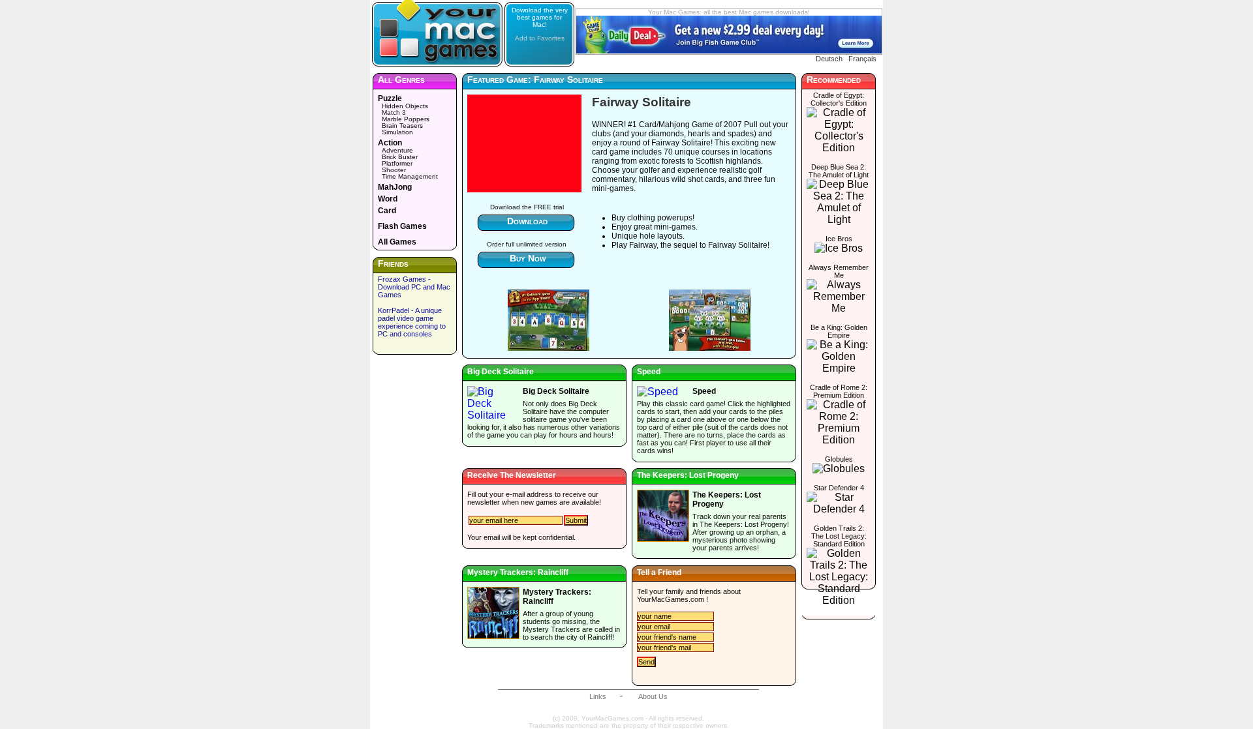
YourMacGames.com (670, 599)
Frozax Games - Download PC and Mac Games (414, 287)
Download (527, 221)
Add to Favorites (540, 38)
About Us (653, 696)
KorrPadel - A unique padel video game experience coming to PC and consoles (412, 322)
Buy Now (528, 258)
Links (597, 696)
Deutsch (829, 59)
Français (862, 59)
